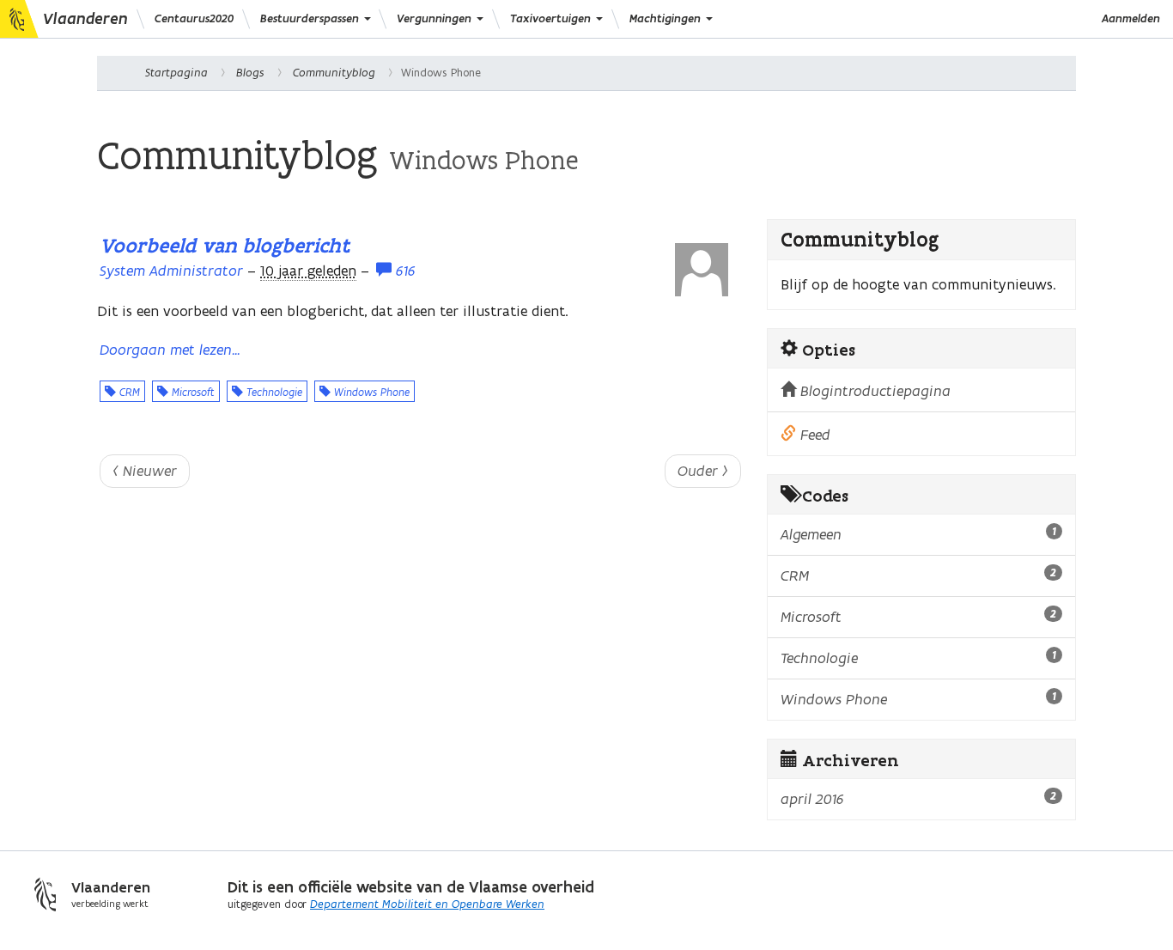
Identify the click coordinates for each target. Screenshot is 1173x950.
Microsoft (191, 392)
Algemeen (918, 534)
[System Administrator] (701, 269)
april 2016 (918, 798)
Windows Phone (370, 392)
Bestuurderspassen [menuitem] (311, 18)
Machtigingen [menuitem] (666, 18)
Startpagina (176, 72)
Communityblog (334, 72)
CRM (128, 392)
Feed (813, 434)
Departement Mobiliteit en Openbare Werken (427, 904)
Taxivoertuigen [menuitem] (552, 18)
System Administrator (171, 270)
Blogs (250, 72)
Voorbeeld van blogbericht (224, 245)
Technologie (272, 392)
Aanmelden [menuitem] (1131, 18)
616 (404, 270)
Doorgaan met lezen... (170, 349)
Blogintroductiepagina (873, 390)
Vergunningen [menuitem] (436, 18)
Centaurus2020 (194, 18)
